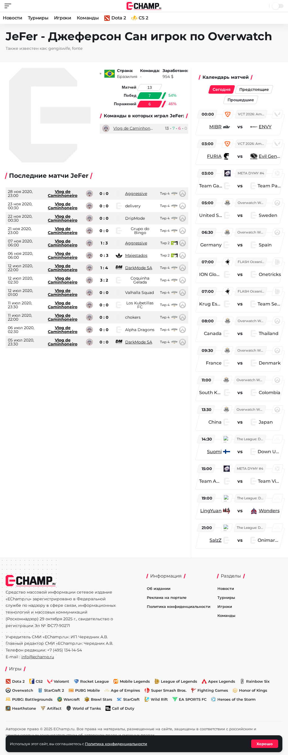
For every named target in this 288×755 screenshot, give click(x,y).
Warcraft (72, 699)
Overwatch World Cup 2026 (252, 203)
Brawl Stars (101, 699)
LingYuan (211, 510)
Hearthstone (24, 708)
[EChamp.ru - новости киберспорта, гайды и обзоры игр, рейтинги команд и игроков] (144, 5)
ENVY (265, 126)
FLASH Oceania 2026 (252, 262)
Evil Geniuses (270, 156)
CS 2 (143, 18)
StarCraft (131, 699)
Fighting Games (212, 690)
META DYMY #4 (251, 173)
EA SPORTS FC (192, 699)
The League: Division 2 (251, 439)
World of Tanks (87, 708)
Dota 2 (118, 18)
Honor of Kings (253, 690)
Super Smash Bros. (168, 690)
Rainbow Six (257, 681)
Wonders (269, 510)
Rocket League (94, 681)
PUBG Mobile (87, 690)
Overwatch (22, 690)
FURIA (214, 156)
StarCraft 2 (54, 690)
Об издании (158, 588)
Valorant (61, 681)
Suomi (214, 451)
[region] (241, 329)
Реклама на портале (166, 597)
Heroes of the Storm (236, 699)
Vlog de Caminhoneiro (135, 128)
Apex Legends (221, 681)
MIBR (215, 126)
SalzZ (216, 540)
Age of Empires (125, 690)
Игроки (62, 18)
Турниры (38, 18)
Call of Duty (123, 708)
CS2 (39, 681)
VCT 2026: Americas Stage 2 (252, 114)
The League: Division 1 (251, 498)
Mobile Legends (135, 681)
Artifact (54, 708)
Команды (88, 18)
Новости (12, 18)
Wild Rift (159, 699)
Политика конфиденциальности (178, 606)
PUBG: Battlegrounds (32, 699)
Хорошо (264, 743)
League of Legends (179, 681)
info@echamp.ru (37, 656)
